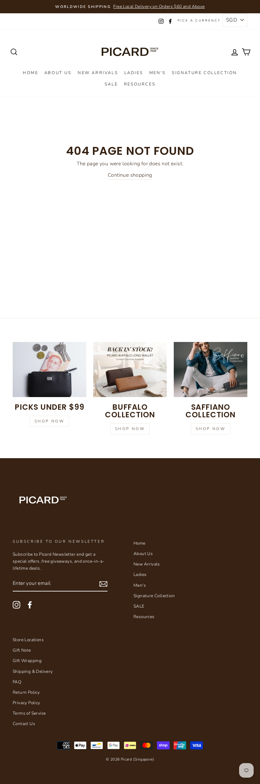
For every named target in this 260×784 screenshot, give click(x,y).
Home (30, 73)
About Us (58, 73)
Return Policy (26, 692)
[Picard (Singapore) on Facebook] (30, 605)
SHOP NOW (211, 428)
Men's (157, 73)
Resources (139, 84)
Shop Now (50, 421)
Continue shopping (130, 175)
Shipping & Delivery (33, 671)
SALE (111, 84)
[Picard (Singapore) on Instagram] (16, 605)
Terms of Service (29, 713)
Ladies (133, 73)
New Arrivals (98, 73)
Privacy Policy (26, 703)
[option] (130, 6)
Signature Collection (204, 73)
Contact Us (24, 724)
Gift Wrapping (27, 661)
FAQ (17, 682)
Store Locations (28, 640)
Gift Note (22, 650)
